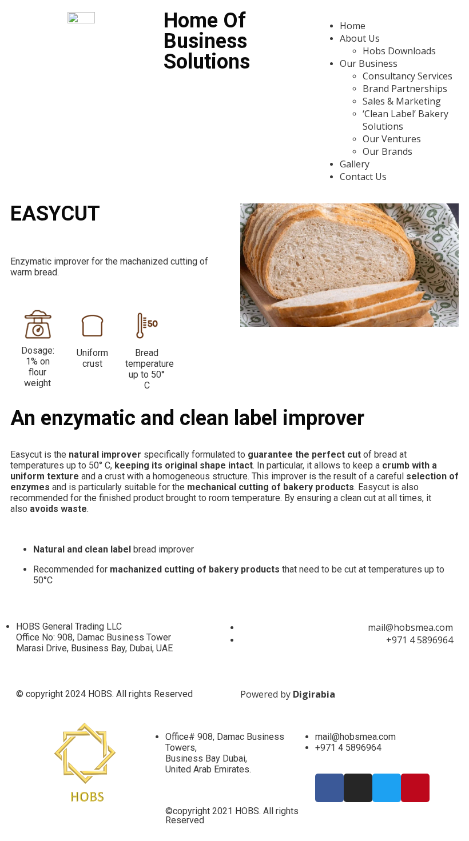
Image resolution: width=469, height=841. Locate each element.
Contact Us (363, 176)
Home (352, 25)
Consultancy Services (407, 76)
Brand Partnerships (405, 88)
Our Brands (387, 151)
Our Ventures (392, 139)
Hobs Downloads (399, 51)
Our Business (369, 63)
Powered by (287, 694)
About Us (360, 38)
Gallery (354, 164)
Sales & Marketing (402, 101)
